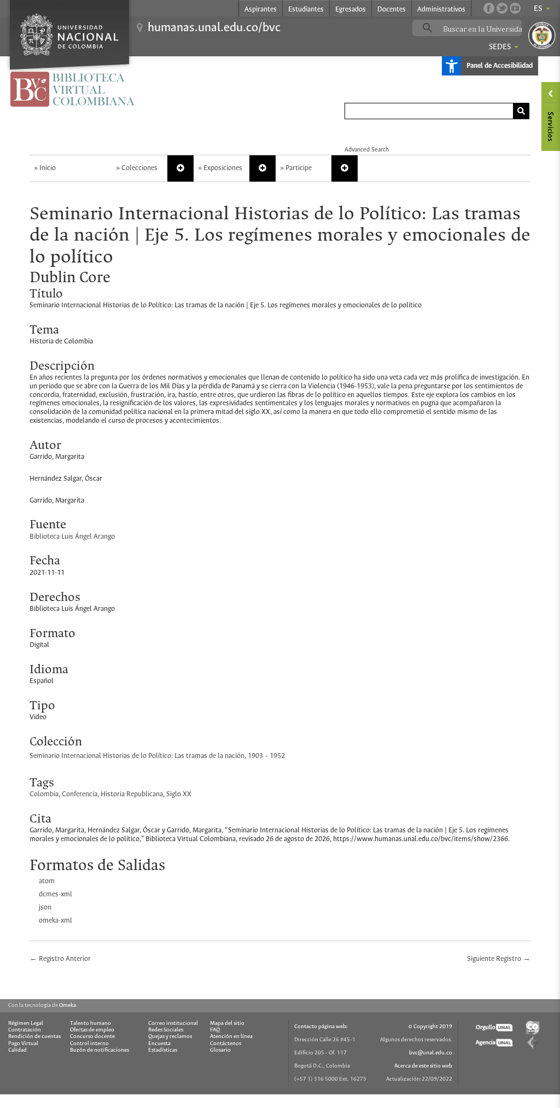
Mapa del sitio (227, 1023)
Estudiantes (306, 9)
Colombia (44, 794)
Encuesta (159, 1044)
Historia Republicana (132, 794)
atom (47, 881)
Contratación (24, 1030)
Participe (298, 168)
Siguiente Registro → (498, 959)
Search (521, 111)
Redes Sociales (165, 1030)
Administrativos (441, 9)
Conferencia (79, 794)
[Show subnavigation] (180, 168)
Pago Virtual (23, 1044)
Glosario (220, 1050)
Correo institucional (173, 1023)
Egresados (350, 9)
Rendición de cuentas (34, 1037)
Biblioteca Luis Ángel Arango (72, 537)
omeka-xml (55, 921)
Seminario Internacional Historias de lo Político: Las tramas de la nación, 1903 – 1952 (157, 756)
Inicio (47, 168)
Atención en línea (231, 1037)
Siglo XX (178, 794)
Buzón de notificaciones (99, 1050)
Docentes (391, 9)
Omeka (67, 1005)
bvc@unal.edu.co (430, 1053)
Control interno (89, 1044)
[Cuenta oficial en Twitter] (502, 8)
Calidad (17, 1050)
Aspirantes (260, 9)
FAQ (215, 1030)
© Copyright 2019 (430, 1027)
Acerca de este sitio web (423, 1066)
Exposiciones (222, 168)
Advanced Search (367, 150)
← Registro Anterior (60, 959)
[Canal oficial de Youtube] (515, 8)
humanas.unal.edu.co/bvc (214, 27)
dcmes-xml (55, 894)
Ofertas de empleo (92, 1030)
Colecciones (139, 168)
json (45, 907)
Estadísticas (162, 1050)
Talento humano (90, 1023)
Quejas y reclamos (170, 1037)
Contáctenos (225, 1044)
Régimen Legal (25, 1023)
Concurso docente (92, 1037)
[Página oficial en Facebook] (488, 8)
